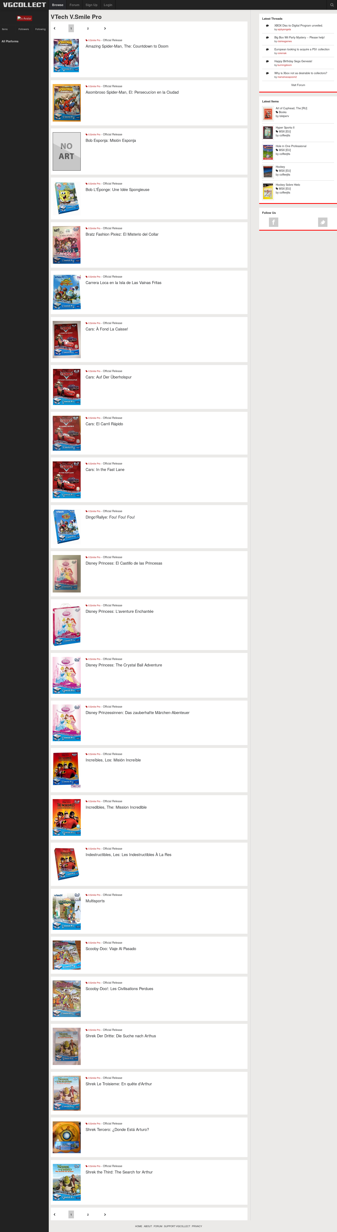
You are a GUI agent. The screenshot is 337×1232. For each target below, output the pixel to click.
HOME (138, 1226)
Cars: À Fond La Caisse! (107, 329)
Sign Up (92, 5)
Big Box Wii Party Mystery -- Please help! (299, 37)
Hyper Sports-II (285, 127)
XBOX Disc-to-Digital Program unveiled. (298, 25)
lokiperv (284, 116)
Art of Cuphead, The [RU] (291, 108)
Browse (57, 5)
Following (40, 29)
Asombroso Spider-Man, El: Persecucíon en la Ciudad (132, 92)
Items (5, 29)
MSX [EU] (284, 131)
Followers (24, 29)
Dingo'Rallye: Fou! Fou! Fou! (110, 517)
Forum (74, 5)
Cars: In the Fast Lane (105, 469)
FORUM (158, 1226)
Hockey (280, 167)
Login (108, 5)
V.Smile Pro (94, 40)
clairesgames (285, 41)
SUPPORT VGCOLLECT (177, 1226)
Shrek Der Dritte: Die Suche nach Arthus (121, 1035)
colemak (282, 53)
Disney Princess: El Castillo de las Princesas (124, 563)
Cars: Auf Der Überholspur (109, 377)
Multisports (95, 900)
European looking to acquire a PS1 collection (302, 49)
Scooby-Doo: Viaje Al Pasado (111, 948)
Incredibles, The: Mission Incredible (116, 807)
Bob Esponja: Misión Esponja (111, 140)
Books (282, 112)
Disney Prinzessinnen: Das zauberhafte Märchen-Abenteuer (138, 712)
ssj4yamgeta (284, 29)
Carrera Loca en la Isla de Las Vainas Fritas (123, 282)
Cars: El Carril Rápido (104, 423)
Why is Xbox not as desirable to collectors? (300, 73)
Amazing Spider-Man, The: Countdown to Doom (127, 46)
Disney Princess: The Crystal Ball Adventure (124, 665)
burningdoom (285, 65)
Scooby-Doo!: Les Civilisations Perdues (119, 988)
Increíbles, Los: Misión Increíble (113, 760)
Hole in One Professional (291, 146)
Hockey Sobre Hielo (288, 185)
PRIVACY (197, 1226)
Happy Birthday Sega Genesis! (293, 61)
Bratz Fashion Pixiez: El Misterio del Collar (122, 234)
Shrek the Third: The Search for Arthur (119, 1172)
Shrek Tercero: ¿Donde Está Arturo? (117, 1129)
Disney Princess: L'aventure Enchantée (119, 611)
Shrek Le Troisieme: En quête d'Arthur (119, 1083)
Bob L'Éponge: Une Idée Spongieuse (117, 189)
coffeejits (284, 135)
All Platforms (10, 41)
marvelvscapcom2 (287, 76)
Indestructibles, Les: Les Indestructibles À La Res (128, 854)
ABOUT (148, 1226)
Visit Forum (298, 85)
